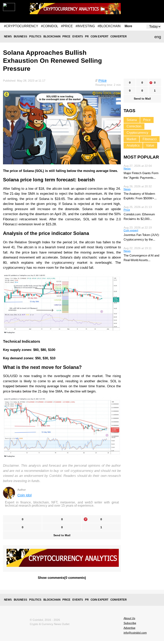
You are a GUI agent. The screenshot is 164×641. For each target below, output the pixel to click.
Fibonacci (150, 139)
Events (77, 36)
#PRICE (67, 26)
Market (131, 139)
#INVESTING (85, 26)
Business (20, 36)
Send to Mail (61, 535)
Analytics (133, 145)
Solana (132, 120)
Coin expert (99, 36)
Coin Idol (24, 495)
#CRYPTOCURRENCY (21, 26)
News (8, 36)
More (128, 26)
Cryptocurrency (137, 132)
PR (87, 36)
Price (66, 36)
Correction (134, 126)
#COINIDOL (49, 26)
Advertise (129, 627)
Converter (118, 36)
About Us (129, 618)
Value (150, 145)
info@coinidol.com (135, 632)
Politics (35, 36)
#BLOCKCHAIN (109, 26)
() (62, 578)
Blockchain (51, 36)
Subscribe (130, 623)
